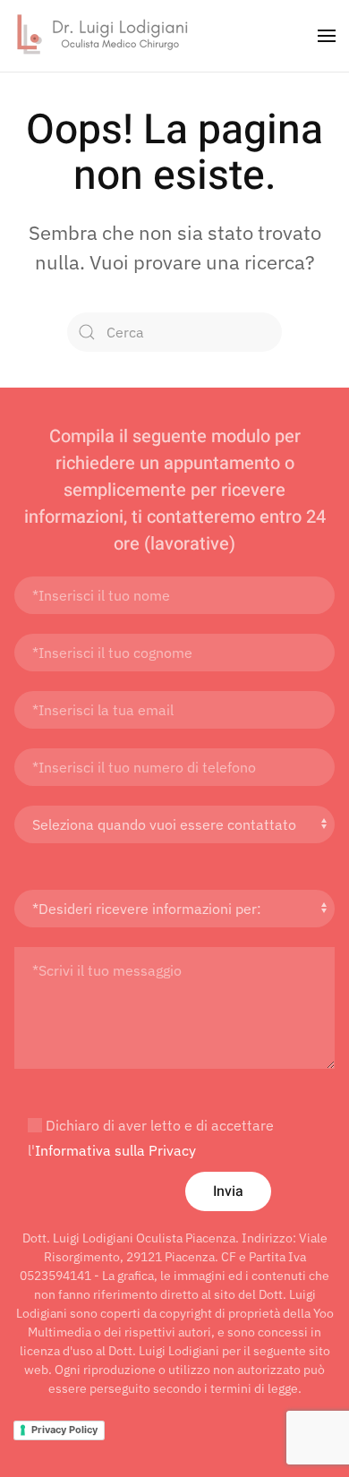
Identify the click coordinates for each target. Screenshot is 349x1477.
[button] (327, 36)
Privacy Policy (64, 1429)
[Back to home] (102, 36)
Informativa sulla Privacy (115, 1150)
